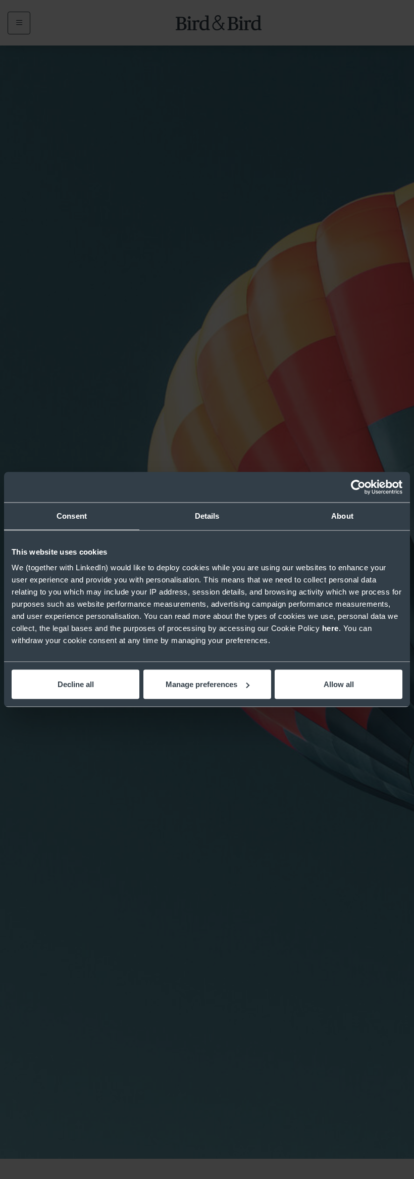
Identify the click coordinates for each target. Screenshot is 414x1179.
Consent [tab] (72, 516)
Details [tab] (207, 516)
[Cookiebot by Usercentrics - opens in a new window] (358, 487)
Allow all (339, 684)
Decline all (76, 684)
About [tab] (342, 516)
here (330, 628)
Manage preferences (201, 684)
